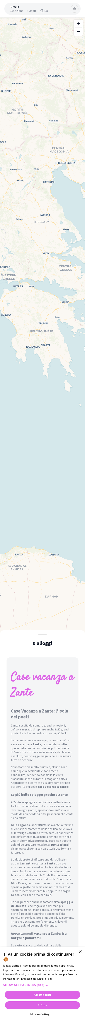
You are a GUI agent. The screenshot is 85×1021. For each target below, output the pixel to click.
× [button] (80, 952)
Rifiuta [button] (42, 1005)
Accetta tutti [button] (42, 995)
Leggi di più (44, 979)
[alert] (42, 984)
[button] (42, 985)
